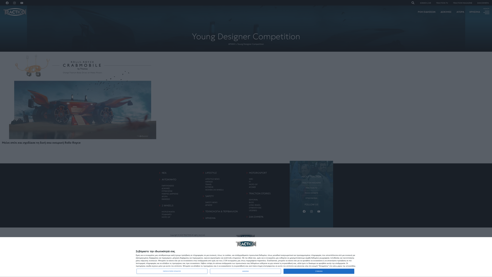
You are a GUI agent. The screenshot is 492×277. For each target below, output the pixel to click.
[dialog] (246, 257)
